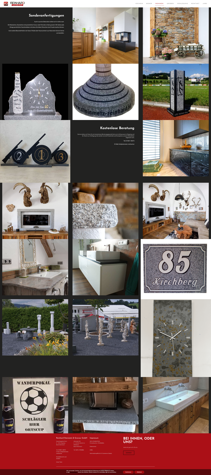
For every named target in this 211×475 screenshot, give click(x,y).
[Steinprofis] (15, 3)
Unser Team (59, 462)
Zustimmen (128, 472)
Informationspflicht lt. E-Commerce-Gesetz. (101, 453)
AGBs (91, 450)
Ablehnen (139, 472)
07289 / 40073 (62, 450)
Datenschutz (93, 446)
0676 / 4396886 (80, 450)
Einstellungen (73, 472)
